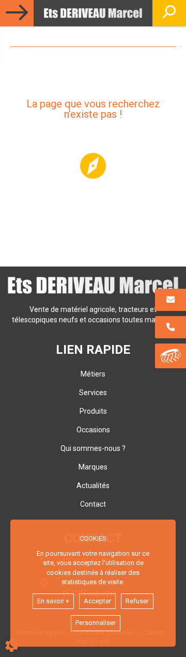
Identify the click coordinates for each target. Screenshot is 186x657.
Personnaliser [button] (95, 623)
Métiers (93, 374)
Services (93, 392)
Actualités (93, 485)
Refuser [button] (137, 601)
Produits (93, 411)
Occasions (93, 430)
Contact (93, 504)
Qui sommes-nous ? (93, 448)
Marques (93, 467)
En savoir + (53, 601)
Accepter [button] (97, 601)
